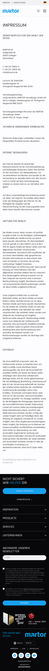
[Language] (44, 2)
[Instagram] (21, 655)
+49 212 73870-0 (11, 67)
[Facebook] (14, 655)
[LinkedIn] (27, 655)
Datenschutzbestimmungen (33, 589)
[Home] (11, 11)
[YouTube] (34, 655)
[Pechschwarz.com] (24, 667)
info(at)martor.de (10, 72)
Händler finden (19, 2)
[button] (44, 11)
